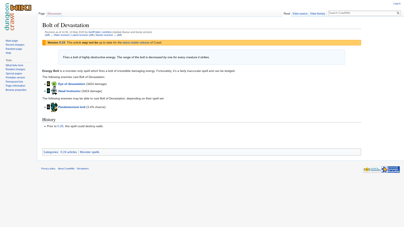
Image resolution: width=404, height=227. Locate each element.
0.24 (62, 42)
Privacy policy (48, 168)
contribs (106, 32)
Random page (14, 49)
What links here (14, 65)
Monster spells (89, 152)
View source (299, 13)
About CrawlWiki (66, 168)
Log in (397, 3)
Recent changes (15, 44)
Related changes (15, 69)
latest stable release (136, 42)
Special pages (14, 73)
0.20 (60, 126)
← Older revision (60, 35)
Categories (51, 152)
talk (98, 32)
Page (42, 13)
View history (317, 13)
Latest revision (80, 35)
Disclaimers (83, 168)
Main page (12, 40)
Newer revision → (106, 35)
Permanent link (14, 81)
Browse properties (16, 89)
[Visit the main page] (18, 17)
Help (8, 52)
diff (47, 35)
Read (287, 13)
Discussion (54, 13)
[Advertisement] (382, 84)
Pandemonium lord (71, 107)
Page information (15, 85)
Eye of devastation (71, 84)
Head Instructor (69, 90)
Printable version (15, 77)
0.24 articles (69, 152)
